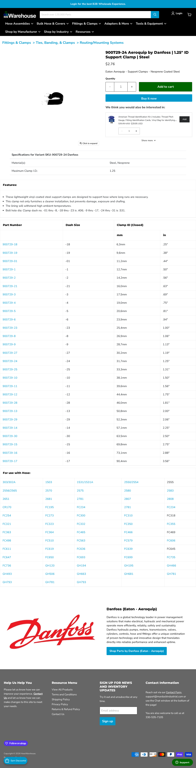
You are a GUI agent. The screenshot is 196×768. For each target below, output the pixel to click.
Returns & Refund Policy (66, 709)
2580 (127, 490)
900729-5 (9, 311)
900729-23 (10, 328)
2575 (80, 490)
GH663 (81, 574)
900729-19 (10, 253)
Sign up (107, 721)
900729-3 (9, 294)
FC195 (49, 507)
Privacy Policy (60, 704)
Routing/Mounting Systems (102, 42)
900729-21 (10, 286)
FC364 (49, 532)
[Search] (155, 14)
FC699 (128, 557)
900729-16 (10, 453)
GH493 (7, 574)
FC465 (81, 532)
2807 (127, 499)
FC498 (7, 540)
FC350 (128, 524)
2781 (80, 499)
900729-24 (10, 361)
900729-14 (10, 428)
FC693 (81, 557)
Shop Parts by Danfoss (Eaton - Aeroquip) (136, 651)
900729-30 (10, 436)
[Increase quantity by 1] (132, 86)
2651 (6, 499)
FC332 (81, 524)
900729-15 (10, 444)
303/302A (9, 482)
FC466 (128, 532)
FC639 (128, 549)
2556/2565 (10, 490)
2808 (170, 499)
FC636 (81, 549)
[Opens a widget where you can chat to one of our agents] (182, 762)
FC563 (81, 540)
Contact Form (173, 692)
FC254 (7, 515)
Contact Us (58, 714)
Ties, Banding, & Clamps (55, 42)
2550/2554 (131, 482)
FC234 (81, 507)
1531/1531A (85, 482)
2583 (170, 490)
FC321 (7, 524)
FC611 (7, 549)
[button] (177, 13)
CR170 (7, 507)
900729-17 (10, 461)
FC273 (49, 515)
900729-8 (9, 336)
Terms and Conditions (64, 694)
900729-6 (9, 319)
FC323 (49, 524)
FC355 (171, 524)
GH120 (50, 565)
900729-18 (10, 244)
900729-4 (9, 303)
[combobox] (95, 14)
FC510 (49, 540)
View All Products (62, 689)
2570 (48, 490)
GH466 (171, 565)
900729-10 (10, 378)
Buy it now (149, 98)
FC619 (49, 549)
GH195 (128, 565)
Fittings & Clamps (16, 42)
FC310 (128, 515)
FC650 (49, 557)
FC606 (171, 540)
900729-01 (10, 261)
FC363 (7, 532)
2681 (48, 499)
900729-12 (10, 394)
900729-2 (9, 278)
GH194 (81, 565)
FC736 (7, 565)
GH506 (50, 574)
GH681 (128, 574)
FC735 (171, 557)
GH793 (7, 582)
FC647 (7, 557)
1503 (48, 482)
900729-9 (9, 344)
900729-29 (10, 419)
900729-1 (9, 269)
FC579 (128, 540)
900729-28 (10, 403)
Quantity (110, 78)
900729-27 (10, 353)
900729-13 (10, 411)
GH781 (171, 574)
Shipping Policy (61, 699)
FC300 (81, 515)
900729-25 (10, 369)
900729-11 (10, 386)
